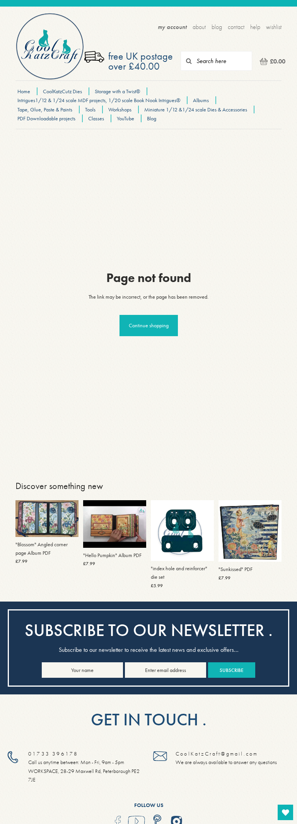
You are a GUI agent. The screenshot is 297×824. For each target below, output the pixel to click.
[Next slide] (70, 518)
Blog (217, 27)
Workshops (119, 109)
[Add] (134, 536)
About (199, 27)
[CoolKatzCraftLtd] (49, 46)
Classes (96, 118)
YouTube (125, 118)
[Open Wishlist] (285, 812)
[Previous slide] (23, 518)
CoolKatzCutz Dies (62, 91)
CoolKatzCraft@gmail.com (217, 753)
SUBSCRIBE (232, 670)
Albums (201, 100)
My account (172, 27)
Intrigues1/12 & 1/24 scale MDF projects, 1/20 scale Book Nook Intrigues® (99, 100)
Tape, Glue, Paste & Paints (44, 109)
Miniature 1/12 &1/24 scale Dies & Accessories (196, 109)
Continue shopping (149, 325)
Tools (90, 109)
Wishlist (274, 27)
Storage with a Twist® (118, 91)
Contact (236, 27)
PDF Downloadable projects (46, 118)
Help (255, 27)
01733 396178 (53, 753)
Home (23, 91)
